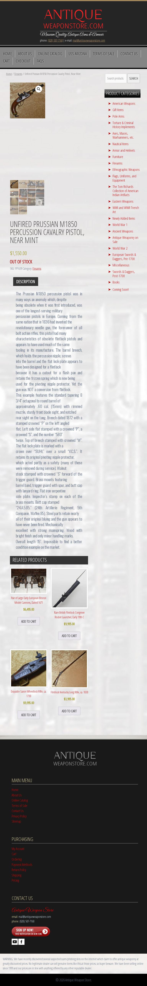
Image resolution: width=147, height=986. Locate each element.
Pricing (15, 880)
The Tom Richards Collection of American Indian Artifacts (125, 190)
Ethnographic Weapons (126, 169)
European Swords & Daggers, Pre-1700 (124, 256)
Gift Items (118, 109)
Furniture (118, 156)
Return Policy (19, 869)
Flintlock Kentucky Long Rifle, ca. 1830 (69, 695)
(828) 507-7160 (55, 40)
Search (133, 78)
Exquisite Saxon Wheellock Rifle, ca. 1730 (29, 697)
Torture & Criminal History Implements (124, 124)
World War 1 (120, 224)
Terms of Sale (103, 53)
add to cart (28, 621)
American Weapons (124, 103)
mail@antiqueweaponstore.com (89, 40)
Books (116, 282)
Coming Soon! (121, 289)
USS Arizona (78, 53)
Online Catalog (50, 53)
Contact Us (129, 53)
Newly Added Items (124, 218)
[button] (38, 89)
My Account (18, 848)
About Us (25, 53)
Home (7, 53)
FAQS (40, 61)
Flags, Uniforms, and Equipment (124, 178)
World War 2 (120, 248)
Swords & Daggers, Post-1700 (124, 273)
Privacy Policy (19, 816)
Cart (6, 61)
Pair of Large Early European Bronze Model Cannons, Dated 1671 (28, 604)
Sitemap (16, 821)
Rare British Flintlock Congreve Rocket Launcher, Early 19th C (69, 618)
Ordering (17, 859)
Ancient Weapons (123, 231)
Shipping (16, 875)
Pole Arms (118, 116)
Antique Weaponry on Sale (125, 239)
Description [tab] (25, 281)
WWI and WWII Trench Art (126, 209)
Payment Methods (22, 864)
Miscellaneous (121, 265)
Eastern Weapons (123, 201)
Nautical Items (121, 143)
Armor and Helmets (124, 150)
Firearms (18, 74)
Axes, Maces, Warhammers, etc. (123, 135)
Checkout (23, 61)
